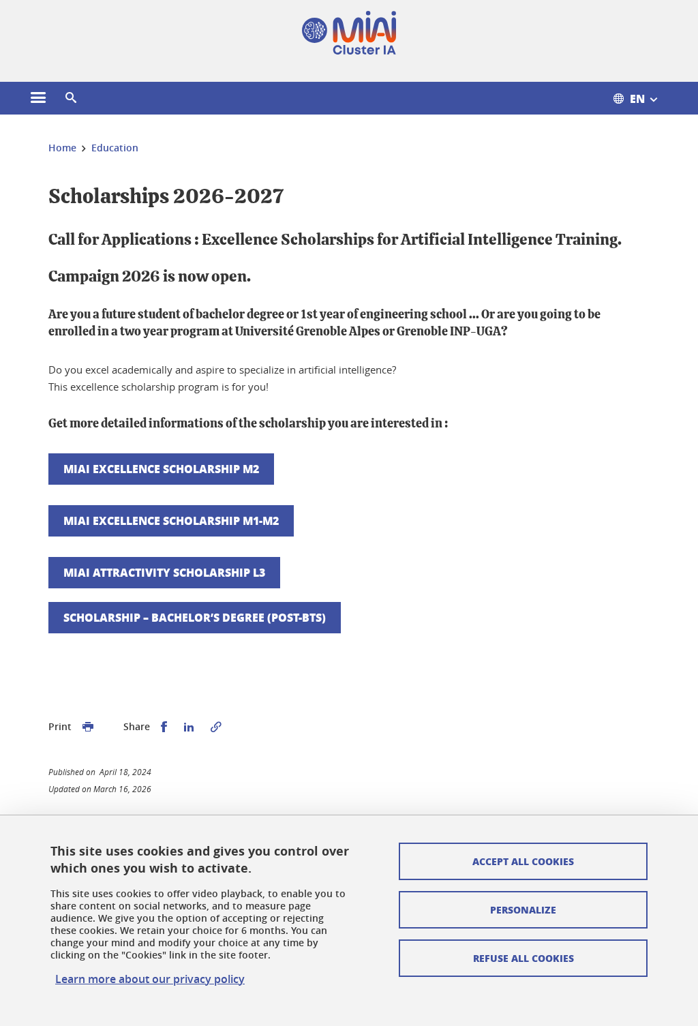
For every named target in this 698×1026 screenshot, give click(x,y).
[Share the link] (216, 727)
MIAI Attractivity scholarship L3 (164, 572)
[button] (71, 98)
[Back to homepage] (349, 33)
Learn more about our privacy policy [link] (150, 979)
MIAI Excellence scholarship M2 (161, 469)
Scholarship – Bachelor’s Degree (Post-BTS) (194, 617)
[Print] (88, 727)
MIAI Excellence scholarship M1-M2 (171, 520)
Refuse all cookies (523, 958)
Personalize (523, 909)
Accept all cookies (523, 861)
